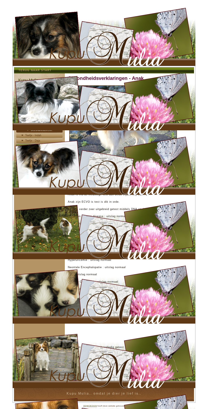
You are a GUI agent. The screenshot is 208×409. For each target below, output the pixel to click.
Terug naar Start (35, 70)
